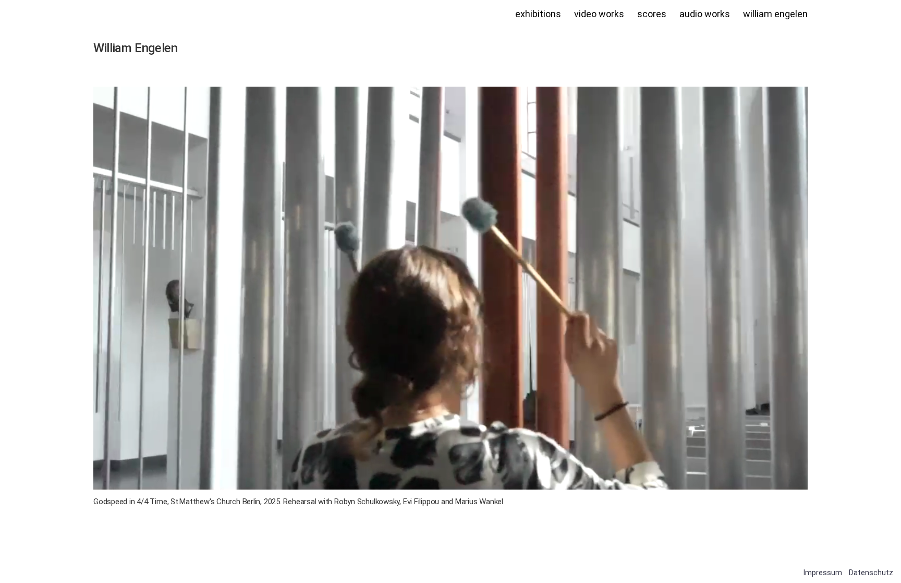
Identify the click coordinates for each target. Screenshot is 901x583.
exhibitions (538, 13)
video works (599, 13)
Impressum (822, 572)
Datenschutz (871, 572)
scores (651, 13)
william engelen (775, 13)
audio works (704, 13)
